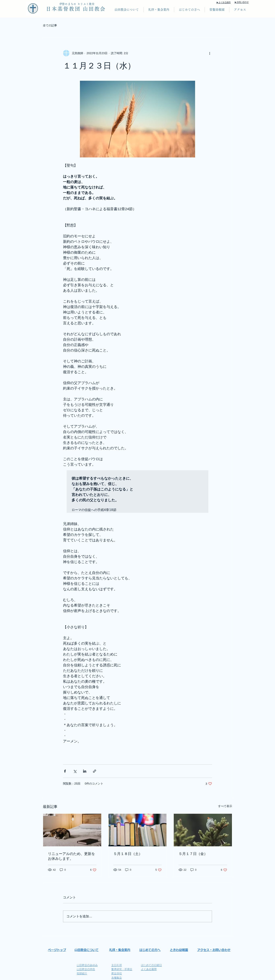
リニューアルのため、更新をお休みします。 (71, 856)
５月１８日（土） (127, 853)
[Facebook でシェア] (65, 771)
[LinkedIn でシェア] (85, 771)
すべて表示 (225, 806)
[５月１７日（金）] (203, 830)
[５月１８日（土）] (138, 830)
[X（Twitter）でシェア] (75, 771)
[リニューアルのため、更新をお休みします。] (72, 830)
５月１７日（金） (193, 853)
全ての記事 (50, 25)
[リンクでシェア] (94, 771)
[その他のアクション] (209, 53)
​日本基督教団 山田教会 (76, 8)
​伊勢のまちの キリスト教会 (77, 4)
